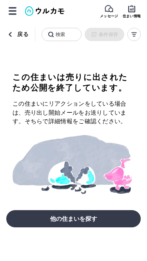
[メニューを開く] (12, 11)
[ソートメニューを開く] (134, 34)
